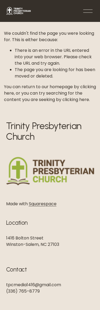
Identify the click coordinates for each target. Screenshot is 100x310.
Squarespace (43, 204)
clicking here (75, 99)
